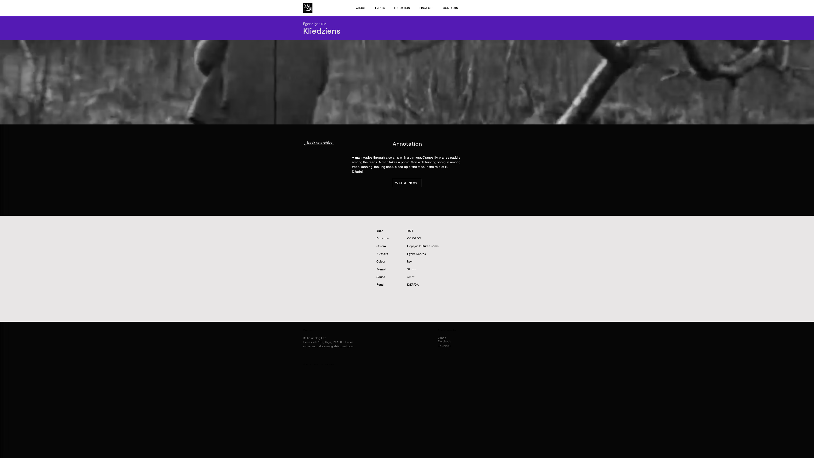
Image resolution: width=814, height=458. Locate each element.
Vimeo (442, 337)
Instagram (444, 345)
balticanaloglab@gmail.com (335, 346)
